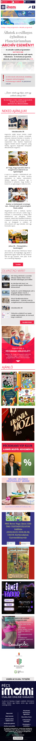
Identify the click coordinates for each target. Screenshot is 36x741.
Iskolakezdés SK (18, 132)
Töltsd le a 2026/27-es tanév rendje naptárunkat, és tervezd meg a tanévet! (22, 315)
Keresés (29, 7)
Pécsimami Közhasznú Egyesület (26, 712)
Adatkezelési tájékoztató (9, 719)
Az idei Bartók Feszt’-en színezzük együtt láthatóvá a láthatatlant (21, 285)
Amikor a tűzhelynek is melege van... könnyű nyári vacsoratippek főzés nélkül (18, 206)
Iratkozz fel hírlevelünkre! (18, 104)
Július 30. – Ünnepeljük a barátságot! (18, 247)
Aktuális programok (25, 27)
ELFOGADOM (18, 738)
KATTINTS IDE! (18, 52)
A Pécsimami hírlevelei (26, 720)
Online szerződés (9, 726)
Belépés (17, 2)
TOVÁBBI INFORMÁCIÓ (18, 735)
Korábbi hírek (27, 322)
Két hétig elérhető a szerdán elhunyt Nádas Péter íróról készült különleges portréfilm (21, 277)
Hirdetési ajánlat (9, 723)
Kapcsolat (9, 713)
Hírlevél (5, 2)
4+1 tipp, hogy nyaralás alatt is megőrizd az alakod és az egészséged (18, 170)
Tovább (18, 264)
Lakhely (28, 2)
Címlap (3, 27)
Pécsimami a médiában (26, 725)
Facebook (33, 7)
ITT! (31, 59)
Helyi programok (12, 27)
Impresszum (9, 716)
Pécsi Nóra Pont (26, 717)
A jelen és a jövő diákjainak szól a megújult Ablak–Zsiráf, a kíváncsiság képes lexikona (23, 293)
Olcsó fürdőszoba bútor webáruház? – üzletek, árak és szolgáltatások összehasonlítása (23, 300)
